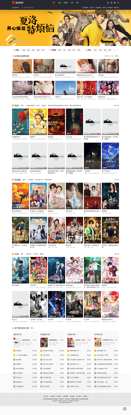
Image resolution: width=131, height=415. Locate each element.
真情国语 (30, 179)
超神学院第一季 (74, 364)
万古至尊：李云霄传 (36, 319)
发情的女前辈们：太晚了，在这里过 (36, 105)
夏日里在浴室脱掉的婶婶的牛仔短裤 (58, 105)
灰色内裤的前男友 (35, 171)
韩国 (69, 50)
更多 (117, 56)
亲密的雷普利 (48, 179)
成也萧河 (104, 285)
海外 (110, 50)
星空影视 (18, 2)
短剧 (59, 50)
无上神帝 (35, 254)
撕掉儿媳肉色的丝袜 (75, 105)
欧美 (79, 50)
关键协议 (18, 364)
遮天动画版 (15, 285)
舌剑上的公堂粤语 (48, 364)
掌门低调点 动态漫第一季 (77, 359)
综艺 (77, 2)
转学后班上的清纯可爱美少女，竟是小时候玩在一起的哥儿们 (92, 287)
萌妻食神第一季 (74, 350)
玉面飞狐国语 (47, 368)
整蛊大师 (68, 245)
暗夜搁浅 (104, 211)
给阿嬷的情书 (16, 137)
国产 (74, 50)
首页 (53, 2)
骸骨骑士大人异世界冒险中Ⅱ (56, 285)
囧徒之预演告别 (16, 211)
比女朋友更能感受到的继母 (20, 97)
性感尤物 (101, 75)
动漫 (72, 2)
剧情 (38, 50)
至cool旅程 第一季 (102, 368)
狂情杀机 (18, 350)
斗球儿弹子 (33, 285)
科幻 (28, 50)
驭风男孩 (14, 75)
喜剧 (24, 50)
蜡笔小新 (28, 254)
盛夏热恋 (50, 211)
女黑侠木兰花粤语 (48, 350)
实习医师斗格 (39, 179)
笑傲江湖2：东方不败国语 (84, 97)
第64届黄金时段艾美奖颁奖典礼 (106, 364)
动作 (43, 50)
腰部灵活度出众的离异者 (19, 171)
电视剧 (66, 2)
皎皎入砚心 (69, 211)
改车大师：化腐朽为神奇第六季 (106, 359)
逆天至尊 (68, 319)
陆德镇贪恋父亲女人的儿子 (85, 75)
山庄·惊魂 (69, 137)
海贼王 (42, 254)
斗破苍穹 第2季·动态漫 (76, 368)
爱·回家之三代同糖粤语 (37, 211)
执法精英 (18, 359)
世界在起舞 (69, 285)
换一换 (116, 105)
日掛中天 (36, 75)
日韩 (100, 50)
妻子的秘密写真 (60, 75)
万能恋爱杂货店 (74, 355)
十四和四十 (87, 171)
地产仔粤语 (46, 355)
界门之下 (14, 319)
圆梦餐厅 (32, 137)
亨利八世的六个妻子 (102, 355)
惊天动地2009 (20, 368)
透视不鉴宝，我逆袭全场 (91, 245)
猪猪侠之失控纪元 (107, 319)
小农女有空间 (52, 245)
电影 (59, 2)
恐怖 (33, 50)
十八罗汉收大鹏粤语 (21, 355)
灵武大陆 (50, 319)
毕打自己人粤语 (47, 359)
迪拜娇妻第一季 (101, 350)
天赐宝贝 (58, 97)
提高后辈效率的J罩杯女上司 (42, 97)
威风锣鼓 (50, 137)
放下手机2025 (106, 171)
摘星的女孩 (101, 97)
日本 (64, 50)
